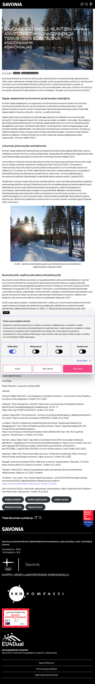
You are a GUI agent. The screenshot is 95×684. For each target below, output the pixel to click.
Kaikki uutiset (61, 499)
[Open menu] (92, 4)
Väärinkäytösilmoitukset (46, 674)
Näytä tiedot (82, 361)
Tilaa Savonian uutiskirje (17, 518)
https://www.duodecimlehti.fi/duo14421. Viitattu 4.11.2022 (29, 483)
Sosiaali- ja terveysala (30, 73)
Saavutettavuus (46, 662)
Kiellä (17, 368)
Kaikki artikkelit (13, 499)
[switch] (35, 352)
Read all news (35, 507)
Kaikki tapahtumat (37, 499)
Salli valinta (47, 368)
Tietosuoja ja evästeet (46, 668)
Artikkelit (16, 73)
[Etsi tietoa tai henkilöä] (86, 4)
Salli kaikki (77, 368)
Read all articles (13, 507)
